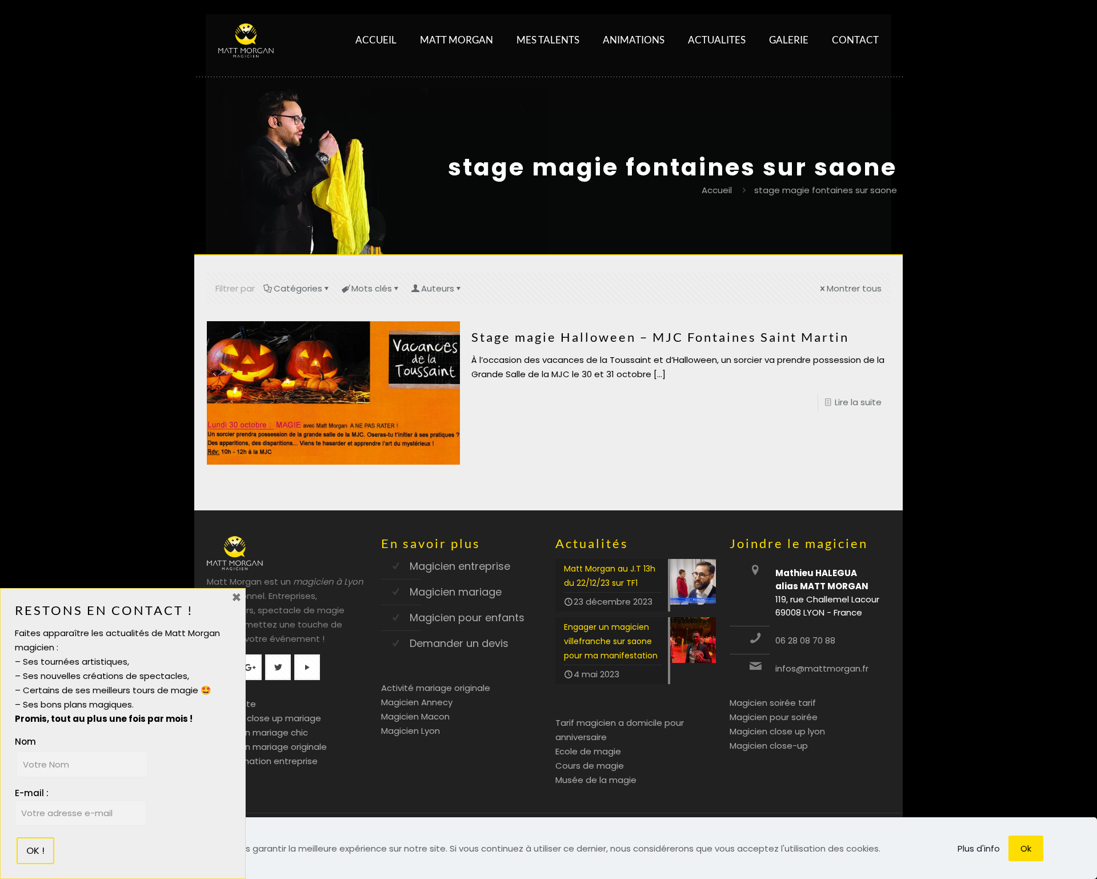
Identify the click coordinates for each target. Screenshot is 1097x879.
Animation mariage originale (267, 747)
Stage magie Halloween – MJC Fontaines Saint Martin (660, 337)
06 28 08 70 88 (805, 640)
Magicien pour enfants (467, 617)
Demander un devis (459, 643)
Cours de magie (589, 766)
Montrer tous (854, 288)
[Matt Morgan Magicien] (246, 40)
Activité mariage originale (435, 688)
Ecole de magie (588, 751)
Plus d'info (979, 848)
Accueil (717, 190)
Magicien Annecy (417, 702)
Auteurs (437, 288)
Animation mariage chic (257, 732)
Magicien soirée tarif (773, 703)
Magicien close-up (769, 746)
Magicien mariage (456, 592)
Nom (25, 742)
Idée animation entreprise (262, 761)
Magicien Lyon (410, 731)
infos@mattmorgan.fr (821, 668)
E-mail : (32, 793)
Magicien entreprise (460, 566)
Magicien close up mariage (264, 718)
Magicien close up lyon (777, 731)
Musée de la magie (595, 780)
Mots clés (371, 288)
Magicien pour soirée (774, 717)
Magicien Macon (415, 716)
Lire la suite (858, 402)
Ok (1025, 848)
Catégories (298, 288)
